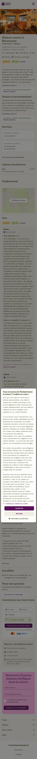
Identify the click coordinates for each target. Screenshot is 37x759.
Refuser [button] (19, 513)
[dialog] (18, 455)
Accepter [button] (19, 508)
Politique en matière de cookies (17, 503)
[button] (18, 518)
